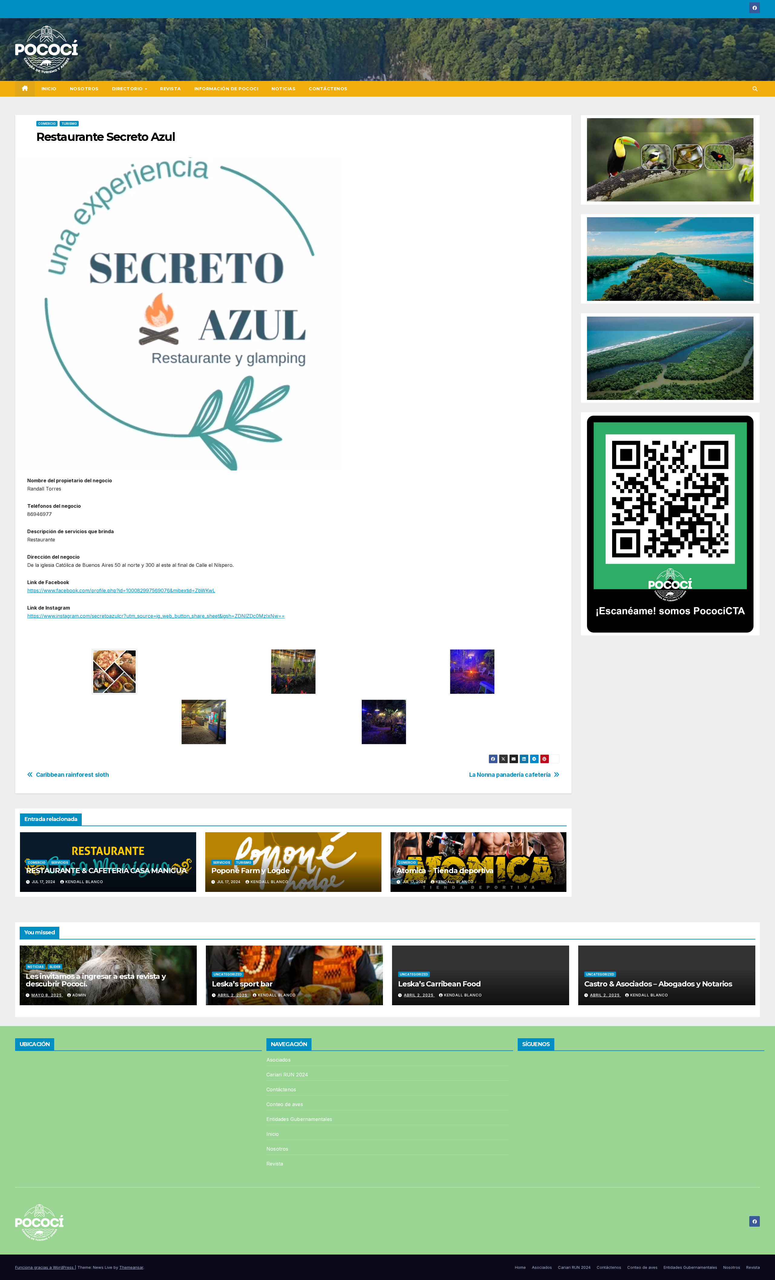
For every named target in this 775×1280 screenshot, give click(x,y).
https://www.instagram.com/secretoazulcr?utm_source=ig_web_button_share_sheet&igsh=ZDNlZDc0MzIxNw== (156, 616)
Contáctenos (328, 88)
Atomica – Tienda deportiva (445, 870)
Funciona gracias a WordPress (45, 1267)
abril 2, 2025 (233, 995)
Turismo (69, 123)
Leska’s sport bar (242, 983)
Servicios (59, 862)
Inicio (49, 88)
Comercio (47, 123)
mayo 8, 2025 (47, 995)
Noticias (283, 88)
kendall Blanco (84, 881)
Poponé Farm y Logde (250, 870)
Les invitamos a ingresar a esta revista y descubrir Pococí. (96, 980)
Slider (55, 967)
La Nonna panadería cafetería (510, 774)
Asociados (278, 1060)
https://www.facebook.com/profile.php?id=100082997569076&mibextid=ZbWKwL (121, 590)
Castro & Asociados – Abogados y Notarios (658, 983)
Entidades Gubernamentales (299, 1119)
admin (79, 995)
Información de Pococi (226, 88)
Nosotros (84, 88)
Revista (170, 88)
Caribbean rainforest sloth (72, 774)
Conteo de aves (284, 1104)
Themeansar (131, 1267)
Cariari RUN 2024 (287, 1075)
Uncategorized (228, 974)
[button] (755, 89)
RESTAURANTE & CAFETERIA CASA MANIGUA (106, 870)
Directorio (128, 88)
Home (520, 1267)
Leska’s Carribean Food (440, 983)
